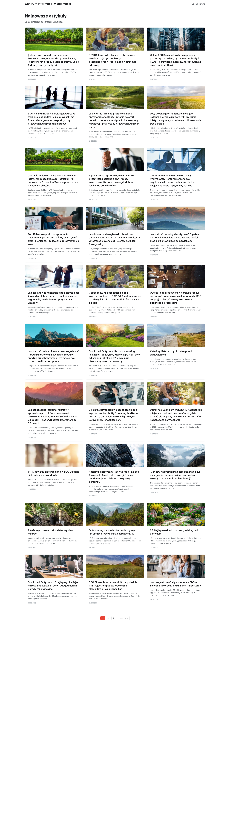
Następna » (123, 618)
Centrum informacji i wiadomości (48, 4)
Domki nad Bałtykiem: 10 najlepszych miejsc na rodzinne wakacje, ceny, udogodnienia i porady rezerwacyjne (53, 585)
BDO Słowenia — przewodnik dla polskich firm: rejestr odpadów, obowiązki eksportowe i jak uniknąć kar (113, 585)
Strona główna (198, 4)
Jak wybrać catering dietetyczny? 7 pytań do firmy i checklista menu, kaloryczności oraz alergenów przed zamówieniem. (174, 237)
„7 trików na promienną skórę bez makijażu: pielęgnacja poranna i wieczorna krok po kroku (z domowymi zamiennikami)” (175, 475)
